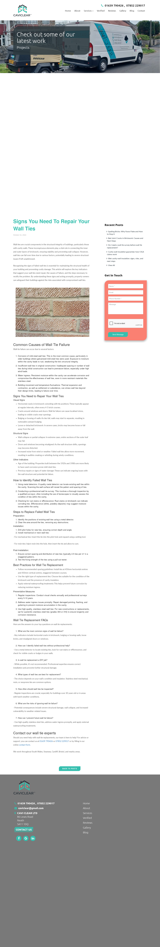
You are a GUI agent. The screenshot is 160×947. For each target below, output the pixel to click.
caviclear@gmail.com (31, 808)
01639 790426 (114, 5)
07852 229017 (135, 5)
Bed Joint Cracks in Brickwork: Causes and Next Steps (125, 239)
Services (87, 812)
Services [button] (88, 10)
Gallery (122, 10)
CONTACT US (24, 829)
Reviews (112, 10)
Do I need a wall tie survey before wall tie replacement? (124, 246)
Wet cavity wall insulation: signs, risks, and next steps (125, 260)
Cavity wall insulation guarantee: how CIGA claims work (125, 253)
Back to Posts (69, 769)
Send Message (118, 334)
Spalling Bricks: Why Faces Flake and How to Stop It (125, 233)
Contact (141, 10)
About (77, 10)
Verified (101, 10)
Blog (132, 10)
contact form (24, 745)
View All (111, 265)
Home (68, 10)
